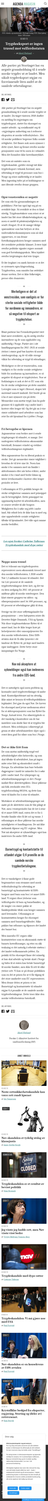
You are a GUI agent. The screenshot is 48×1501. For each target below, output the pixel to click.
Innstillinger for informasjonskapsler (33, 1499)
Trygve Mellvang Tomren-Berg (17, 1237)
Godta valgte (25, 1488)
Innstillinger (13, 1493)
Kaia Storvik (9, 1421)
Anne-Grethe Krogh (12, 1145)
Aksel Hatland (25, 53)
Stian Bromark (10, 1191)
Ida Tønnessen (10, 1099)
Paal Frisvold (9, 1325)
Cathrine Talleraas (11, 1279)
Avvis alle (12, 1488)
